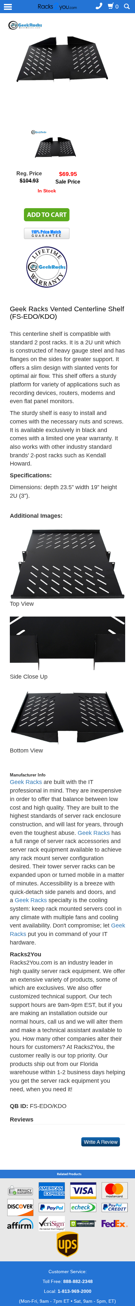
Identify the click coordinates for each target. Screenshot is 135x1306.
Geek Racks (26, 782)
